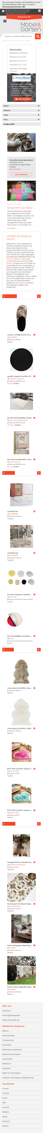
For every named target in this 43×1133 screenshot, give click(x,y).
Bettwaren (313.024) (18, 57)
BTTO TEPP (14, 771)
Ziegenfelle (8, 824)
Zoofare (9, 263)
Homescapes (15, 906)
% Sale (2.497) (9, 124)
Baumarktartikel (8, 1035)
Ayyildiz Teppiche (17, 379)
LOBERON (14, 514)
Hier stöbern (39, 296)
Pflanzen (5, 1031)
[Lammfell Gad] (34, 511)
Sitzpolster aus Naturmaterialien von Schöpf (21, 207)
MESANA (5, 1112)
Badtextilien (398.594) (18, 53)
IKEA (4, 1102)
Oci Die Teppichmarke (18, 420)
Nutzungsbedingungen (11, 1015)
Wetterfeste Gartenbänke (12, 1049)
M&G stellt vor (13, 204)
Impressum (6, 1011)
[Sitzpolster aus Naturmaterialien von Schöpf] (21, 191)
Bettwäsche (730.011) (18, 61)
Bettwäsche (6, 1064)
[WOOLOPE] (21, 142)
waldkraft (25, 261)
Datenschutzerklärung (10, 1020)
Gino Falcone (15, 462)
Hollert (13, 948)
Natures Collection (13, 259)
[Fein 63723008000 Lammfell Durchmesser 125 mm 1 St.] (34, 636)
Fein (12, 638)
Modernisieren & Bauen (11, 1054)
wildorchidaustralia (17, 865)
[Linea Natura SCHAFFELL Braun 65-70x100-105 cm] (34, 688)
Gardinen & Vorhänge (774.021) (18, 70)
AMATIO (5, 1126)
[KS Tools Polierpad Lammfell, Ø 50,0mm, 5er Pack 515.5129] (34, 594)
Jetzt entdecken (24, 99)
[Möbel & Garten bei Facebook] (39, 11)
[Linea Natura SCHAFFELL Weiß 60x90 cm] (34, 728)
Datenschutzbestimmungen (12, 6)
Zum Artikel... (12, 228)
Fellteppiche (9, 296)
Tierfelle (27, 41)
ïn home (5, 1088)
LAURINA (13, 337)
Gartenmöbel (7, 1059)
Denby (4, 1117)
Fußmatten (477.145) (18, 64)
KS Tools (13, 597)
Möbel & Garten (7, 41)
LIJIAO (24, 259)
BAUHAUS (6, 1121)
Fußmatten (6, 1068)
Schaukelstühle (8, 1040)
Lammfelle (8, 473)
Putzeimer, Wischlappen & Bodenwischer (18, 1078)
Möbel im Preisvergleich (11, 1073)
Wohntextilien (18, 41)
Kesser (4, 1098)
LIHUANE (9, 261)
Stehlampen (7, 1045)
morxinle (5, 1107)
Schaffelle (8, 649)
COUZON (5, 1093)
